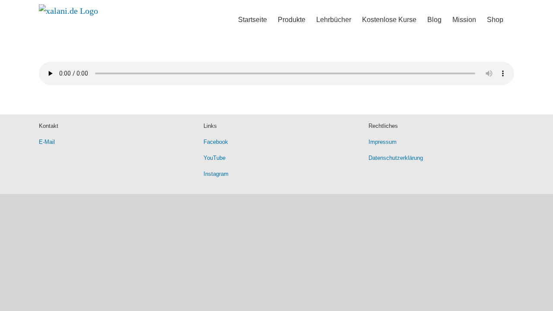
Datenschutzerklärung (396, 158)
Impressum (383, 142)
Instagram (216, 174)
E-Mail (47, 142)
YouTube (214, 158)
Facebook (215, 142)
